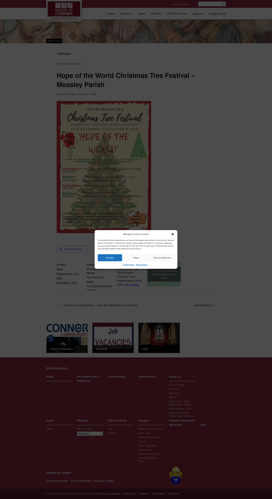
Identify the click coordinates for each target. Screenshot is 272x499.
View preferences (162, 257)
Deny (136, 257)
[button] (172, 234)
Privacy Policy (142, 265)
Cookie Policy (128, 265)
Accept (109, 257)
